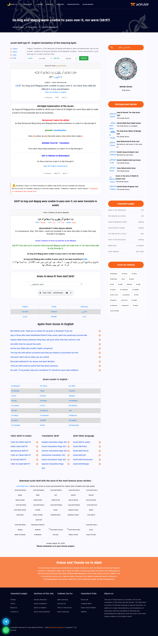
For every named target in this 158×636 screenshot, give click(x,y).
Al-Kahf (43, 395)
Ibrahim (72, 391)
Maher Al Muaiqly (20, 534)
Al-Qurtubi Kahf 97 (18, 459)
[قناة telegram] (5, 621)
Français (54, 311)
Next (64, 97)
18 (16, 85)
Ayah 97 (57, 173)
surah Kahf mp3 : (23, 486)
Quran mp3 (60, 4)
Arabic (15, 48)
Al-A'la (42, 425)
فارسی (84, 311)
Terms (12, 603)
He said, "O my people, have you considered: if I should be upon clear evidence (44, 370)
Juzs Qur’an (61, 603)
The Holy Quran (18, 27)
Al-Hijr (14, 395)
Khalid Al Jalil (56, 500)
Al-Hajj (14, 400)
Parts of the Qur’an (64, 607)
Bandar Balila (38, 500)
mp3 (14, 55)
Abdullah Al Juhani (73, 515)
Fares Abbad (91, 515)
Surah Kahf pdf (79, 455)
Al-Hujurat (44, 410)
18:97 (57, 97)
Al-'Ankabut (73, 400)
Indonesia (84, 306)
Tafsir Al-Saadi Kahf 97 (20, 464)
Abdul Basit (20, 515)
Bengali (54, 316)
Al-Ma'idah (15, 391)
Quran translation (40, 603)
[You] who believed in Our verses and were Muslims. (32, 361)
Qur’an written (87, 4)
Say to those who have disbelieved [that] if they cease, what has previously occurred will (48, 335)
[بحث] (111, 47)
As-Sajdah (15, 405)
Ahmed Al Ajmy (20, 500)
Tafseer (40, 4)
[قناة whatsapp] (5, 630)
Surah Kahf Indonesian (83, 459)
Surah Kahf (32, 27)
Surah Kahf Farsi (80, 446)
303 (37, 222)
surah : (30, 58)
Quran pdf (49, 4)
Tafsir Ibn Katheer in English (55, 92)
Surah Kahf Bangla (81, 464)
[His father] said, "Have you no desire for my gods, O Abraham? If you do (41, 331)
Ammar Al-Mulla (38, 515)
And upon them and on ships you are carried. (29, 357)
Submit (84, 58)
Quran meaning (63, 611)
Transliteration (59, 130)
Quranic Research (40, 599)
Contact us (13, 4)
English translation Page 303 (54, 442)
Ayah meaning (62, 599)
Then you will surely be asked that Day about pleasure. (34, 366)
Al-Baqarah (16, 386)
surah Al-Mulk (114, 310)
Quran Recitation (73, 4)
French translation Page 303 (54, 446)
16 (50, 222)
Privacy (13, 599)
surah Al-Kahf (61, 65)
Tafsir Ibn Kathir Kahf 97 (20, 442)
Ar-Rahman (44, 415)
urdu (14, 58)
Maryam (72, 395)
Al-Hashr (15, 420)
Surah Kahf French (81, 451)
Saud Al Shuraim (91, 500)
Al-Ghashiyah (74, 425)
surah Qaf (124, 300)
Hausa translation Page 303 (54, 459)
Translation (27, 4)
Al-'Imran (43, 386)
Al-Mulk (43, 420)
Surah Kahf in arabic (81, 442)
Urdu (85, 259)
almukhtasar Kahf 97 (19, 451)
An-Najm (15, 415)
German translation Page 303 (54, 451)
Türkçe (53, 306)
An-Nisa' (72, 386)
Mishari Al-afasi (73, 534)
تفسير (25, 316)
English (25, 306)
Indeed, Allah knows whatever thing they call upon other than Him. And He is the (45, 340)
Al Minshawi (37, 534)
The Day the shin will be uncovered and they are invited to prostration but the (44, 353)
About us (13, 607)
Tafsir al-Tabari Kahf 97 (20, 455)
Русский (25, 311)
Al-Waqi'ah (73, 415)
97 (59, 222)
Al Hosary (55, 534)
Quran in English (40, 607)
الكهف (57, 77)
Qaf (70, 410)
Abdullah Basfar (55, 515)
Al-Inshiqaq (16, 425)
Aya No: (56, 58)
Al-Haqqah (73, 420)
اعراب (84, 316)
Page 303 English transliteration (55, 166)
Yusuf (42, 391)
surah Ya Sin (114, 294)
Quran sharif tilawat (88, 607)
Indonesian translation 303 (53, 455)
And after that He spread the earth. (25, 344)
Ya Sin (42, 405)
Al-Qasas (43, 400)
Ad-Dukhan (73, 405)
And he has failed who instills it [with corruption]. (31, 348)
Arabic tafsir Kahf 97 (19, 446)
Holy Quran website (56, 627)
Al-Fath (14, 410)
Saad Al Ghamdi (73, 500)
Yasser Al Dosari (91, 534)
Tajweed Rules (86, 603)
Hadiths (84, 611)
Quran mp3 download (42, 611)
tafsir (15, 51)
